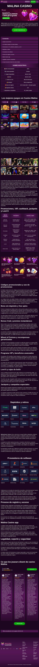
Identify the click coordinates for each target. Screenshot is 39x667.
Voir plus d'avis (19, 623)
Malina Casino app (6, 56)
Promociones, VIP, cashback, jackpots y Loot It (11, 46)
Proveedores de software (7, 51)
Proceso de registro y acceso (8, 54)
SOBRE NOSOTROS (6, 41)
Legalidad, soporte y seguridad (8, 59)
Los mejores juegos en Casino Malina (10, 44)
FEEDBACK (32, 569)
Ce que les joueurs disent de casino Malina (11, 62)
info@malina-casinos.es (35, 658)
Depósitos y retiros (6, 49)
